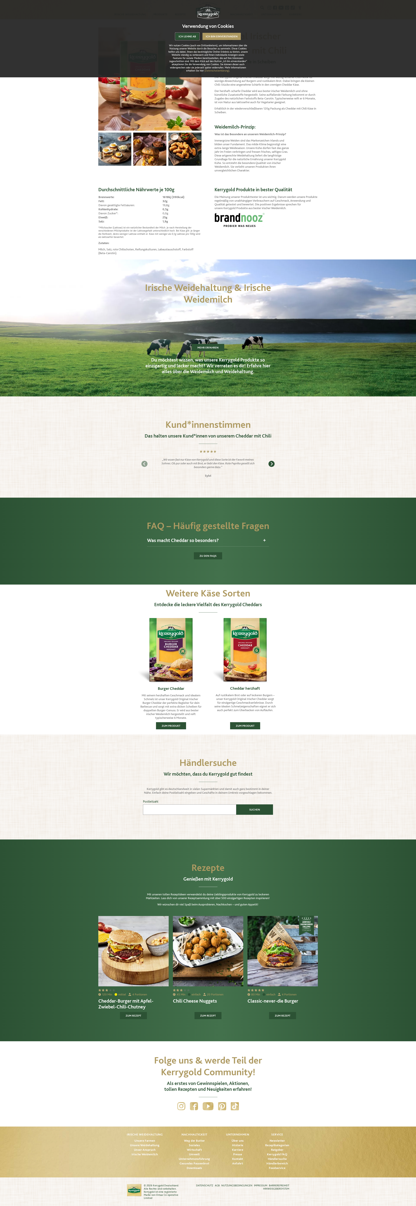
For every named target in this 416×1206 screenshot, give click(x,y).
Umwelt (194, 1154)
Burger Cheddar (171, 688)
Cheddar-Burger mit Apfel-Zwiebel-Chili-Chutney (125, 1004)
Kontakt (237, 1159)
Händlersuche (277, 1159)
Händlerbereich (277, 1163)
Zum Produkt (171, 725)
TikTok (235, 1106)
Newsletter (277, 1140)
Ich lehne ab (187, 36)
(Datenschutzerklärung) (216, 70)
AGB (217, 1185)
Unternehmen (237, 1134)
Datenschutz (204, 1185)
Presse (237, 1154)
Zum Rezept (133, 1015)
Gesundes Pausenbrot (194, 1163)
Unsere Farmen (144, 1140)
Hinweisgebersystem (276, 1188)
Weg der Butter (194, 1140)
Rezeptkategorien (277, 1145)
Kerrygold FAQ (277, 1154)
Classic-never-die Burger (272, 1001)
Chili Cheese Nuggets (195, 1001)
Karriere (237, 1150)
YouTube (208, 1106)
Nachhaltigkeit (194, 1134)
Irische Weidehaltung (145, 1134)
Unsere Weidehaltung (144, 1145)
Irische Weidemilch (145, 1154)
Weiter (271, 464)
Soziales (194, 1145)
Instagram (181, 1106)
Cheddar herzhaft (245, 688)
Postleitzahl (150, 801)
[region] (208, 463)
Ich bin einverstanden (222, 36)
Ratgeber (277, 1150)
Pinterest (222, 1106)
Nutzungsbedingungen (236, 1185)
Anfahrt (237, 1163)
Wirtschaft (194, 1150)
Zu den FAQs (208, 555)
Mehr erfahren (208, 347)
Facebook (194, 1106)
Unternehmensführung (194, 1159)
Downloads (194, 1168)
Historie (237, 1145)
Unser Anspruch (145, 1150)
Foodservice (277, 1168)
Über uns (238, 1140)
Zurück (144, 464)
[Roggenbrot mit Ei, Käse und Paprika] (114, 149)
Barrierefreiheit (279, 1185)
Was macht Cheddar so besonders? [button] (183, 540)
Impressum (260, 1185)
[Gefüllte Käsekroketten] (185, 149)
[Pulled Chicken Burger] (149, 149)
